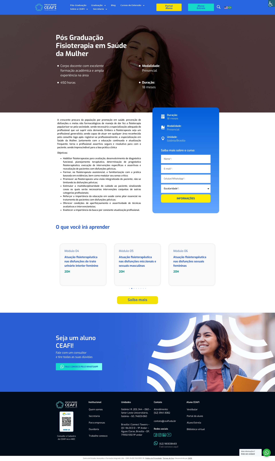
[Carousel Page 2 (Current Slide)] (131, 288)
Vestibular (192, 409)
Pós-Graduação (78, 5)
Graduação (97, 5)
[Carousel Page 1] (129, 288)
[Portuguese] (230, 7)
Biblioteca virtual (196, 429)
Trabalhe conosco (98, 435)
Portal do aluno (195, 416)
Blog (113, 5)
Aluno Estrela (194, 422)
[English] (226, 7)
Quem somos (96, 409)
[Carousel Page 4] (136, 288)
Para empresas (97, 422)
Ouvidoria (94, 429)
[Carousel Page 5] (138, 288)
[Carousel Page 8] (145, 288)
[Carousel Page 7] (143, 288)
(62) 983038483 (168, 443)
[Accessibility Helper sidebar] (271, 3)
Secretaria (98, 9)
